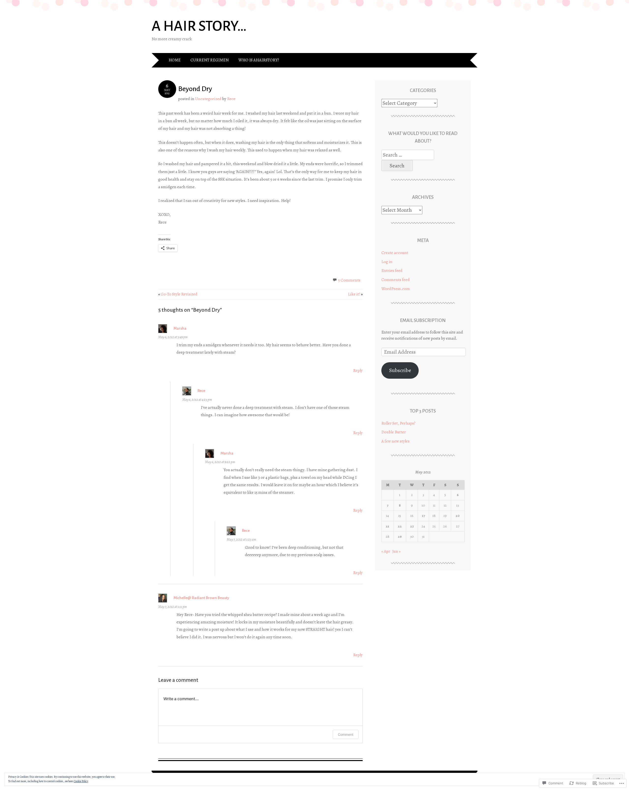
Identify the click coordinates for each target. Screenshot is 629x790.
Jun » (396, 551)
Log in (386, 262)
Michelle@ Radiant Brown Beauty (201, 598)
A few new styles (395, 441)
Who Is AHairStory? (258, 60)
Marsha (179, 328)
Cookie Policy (81, 781)
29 (400, 536)
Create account (394, 252)
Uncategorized (208, 99)
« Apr (385, 551)
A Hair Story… (199, 26)
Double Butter (393, 432)
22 (400, 526)
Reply (358, 370)
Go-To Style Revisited (177, 294)
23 (412, 526)
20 (458, 515)
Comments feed (395, 279)
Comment (345, 734)
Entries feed (391, 270)
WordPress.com (395, 289)
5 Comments (349, 280)
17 (423, 515)
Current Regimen (209, 60)
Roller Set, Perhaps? (398, 423)
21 (387, 526)
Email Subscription (423, 320)
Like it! (355, 294)
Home (175, 60)
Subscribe (400, 370)
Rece (231, 99)
